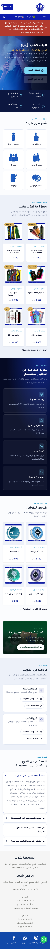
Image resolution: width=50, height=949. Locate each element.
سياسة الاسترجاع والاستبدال (25, 908)
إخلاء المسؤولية (25, 927)
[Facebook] (14, 938)
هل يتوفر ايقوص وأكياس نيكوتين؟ (28, 841)
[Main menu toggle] (44, 17)
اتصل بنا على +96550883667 (25, 868)
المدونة (25, 897)
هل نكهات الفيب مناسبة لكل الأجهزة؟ (30, 830)
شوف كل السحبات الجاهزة (34, 350)
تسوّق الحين (34, 70)
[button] (4, 18)
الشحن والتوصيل (25, 923)
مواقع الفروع (34, 79)
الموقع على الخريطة (31, 699)
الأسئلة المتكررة (25, 920)
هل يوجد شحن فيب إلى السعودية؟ (28, 818)
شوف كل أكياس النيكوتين (35, 609)
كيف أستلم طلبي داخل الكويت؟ (29, 776)
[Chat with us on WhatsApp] (44, 939)
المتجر (25, 916)
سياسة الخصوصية (25, 901)
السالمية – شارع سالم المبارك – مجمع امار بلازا (25, 864)
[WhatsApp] (25, 938)
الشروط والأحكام (25, 905)
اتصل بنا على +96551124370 (25, 890)
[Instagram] (36, 938)
